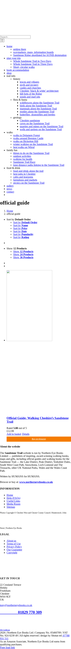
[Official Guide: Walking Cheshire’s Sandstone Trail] (39, 341)
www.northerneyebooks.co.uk (36, 482)
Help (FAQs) (13, 498)
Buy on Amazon (39, 439)
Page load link (7, 647)
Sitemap (11, 507)
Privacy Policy (14, 546)
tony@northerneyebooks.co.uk (16, 605)
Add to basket (14, 434)
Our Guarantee (14, 549)
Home (10, 495)
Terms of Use (14, 543)
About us (11, 540)
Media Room (13, 504)
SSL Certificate (5, 630)
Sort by (25, 222)
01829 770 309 (30, 612)
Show (23, 251)
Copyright (12, 552)
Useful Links (13, 501)
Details (25, 434)
